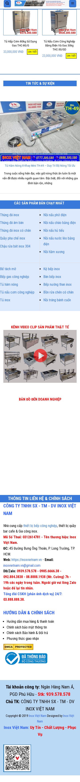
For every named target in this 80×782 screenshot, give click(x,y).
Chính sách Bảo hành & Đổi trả (27, 633)
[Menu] (72, 3)
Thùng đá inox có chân (15, 230)
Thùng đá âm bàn (12, 223)
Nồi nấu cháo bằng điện (59, 223)
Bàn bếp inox (52, 277)
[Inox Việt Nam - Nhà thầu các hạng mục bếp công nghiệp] (40, 3)
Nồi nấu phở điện (54, 215)
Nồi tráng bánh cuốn (57, 300)
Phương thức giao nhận (23, 638)
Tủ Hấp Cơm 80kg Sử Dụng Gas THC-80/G (20, 43)
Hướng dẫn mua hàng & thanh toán (30, 621)
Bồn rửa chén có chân (58, 292)
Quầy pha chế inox (12, 238)
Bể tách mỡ (8, 269)
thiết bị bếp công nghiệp (40, 526)
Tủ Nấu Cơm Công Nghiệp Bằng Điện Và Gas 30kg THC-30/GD (59, 45)
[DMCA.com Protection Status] (18, 646)
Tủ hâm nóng (9, 284)
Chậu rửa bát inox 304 (15, 246)
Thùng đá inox (9, 215)
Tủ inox (5, 300)
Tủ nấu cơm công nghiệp (17, 292)
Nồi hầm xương (53, 252)
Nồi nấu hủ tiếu (53, 230)
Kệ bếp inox (51, 269)
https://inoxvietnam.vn (27, 560)
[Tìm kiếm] (7, 3)
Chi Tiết (32, 51)
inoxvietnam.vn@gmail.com (21, 565)
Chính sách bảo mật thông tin (27, 627)
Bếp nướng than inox (57, 284)
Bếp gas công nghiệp (14, 277)
